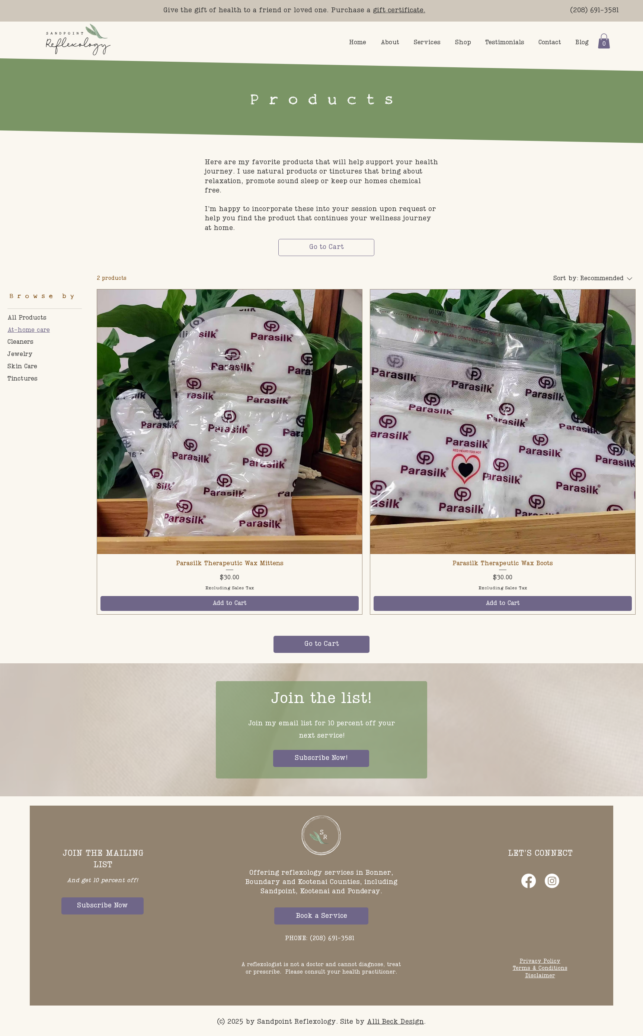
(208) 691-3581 (594, 10)
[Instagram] (552, 881)
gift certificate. (399, 10)
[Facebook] (528, 881)
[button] (604, 41)
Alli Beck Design (395, 1022)
